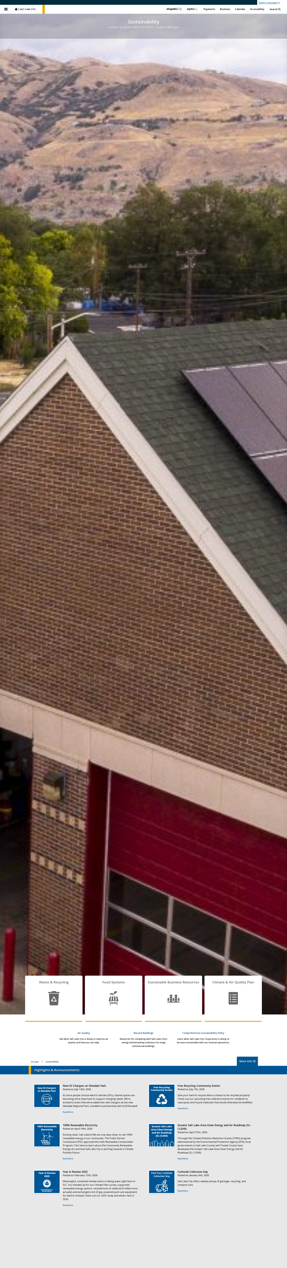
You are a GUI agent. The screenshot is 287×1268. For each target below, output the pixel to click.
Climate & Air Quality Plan (233, 982)
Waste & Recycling (54, 982)
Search (274, 9)
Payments (209, 9)
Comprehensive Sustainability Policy (203, 1033)
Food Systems (113, 982)
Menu (6, 9)
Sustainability (52, 1061)
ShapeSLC (174, 9)
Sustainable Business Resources (173, 982)
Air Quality (84, 1033)
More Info (246, 1061)
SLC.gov (27, 9)
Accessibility (257, 9)
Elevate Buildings (143, 1033)
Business (225, 9)
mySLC (192, 9)
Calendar (240, 9)
